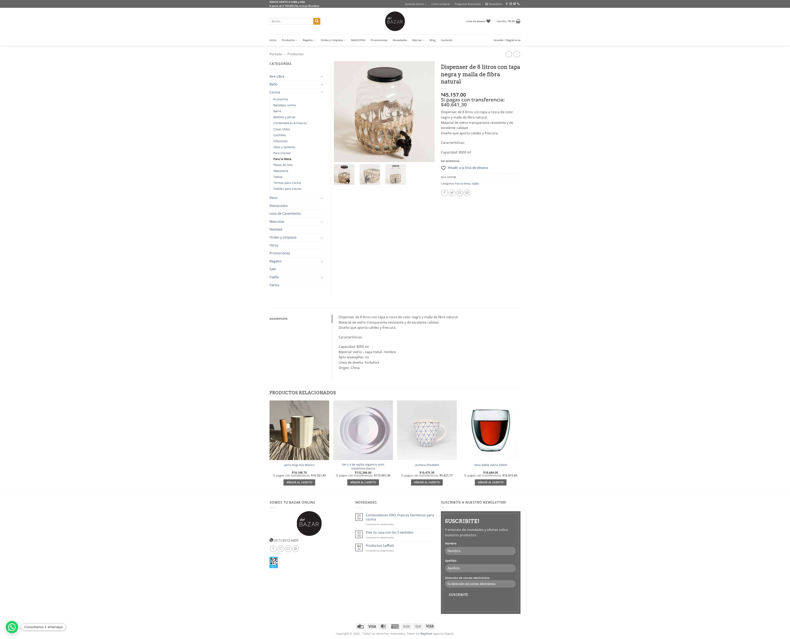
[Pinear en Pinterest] (467, 192)
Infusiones (280, 141)
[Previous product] (517, 54)
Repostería (280, 171)
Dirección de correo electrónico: (467, 578)
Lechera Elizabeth (427, 465)
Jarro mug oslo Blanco (299, 465)
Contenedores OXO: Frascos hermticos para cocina (400, 517)
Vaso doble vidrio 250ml (490, 465)
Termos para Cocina (287, 183)
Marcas (417, 40)
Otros (274, 245)
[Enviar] (316, 21)
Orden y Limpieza (332, 40)
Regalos (308, 40)
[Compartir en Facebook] (444, 192)
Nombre (451, 543)
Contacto (446, 40)
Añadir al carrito (299, 482)
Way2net (426, 634)
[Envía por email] (459, 192)
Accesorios (280, 99)
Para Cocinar (282, 153)
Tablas (277, 177)
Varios (274, 285)
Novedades (400, 40)
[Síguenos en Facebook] (506, 3)
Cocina (275, 92)
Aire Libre (277, 76)
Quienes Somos (414, 4)
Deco (274, 197)
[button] (493, 4)
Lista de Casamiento (285, 213)
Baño (274, 84)
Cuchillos (279, 135)
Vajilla (475, 183)
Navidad (276, 229)
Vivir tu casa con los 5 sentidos (389, 532)
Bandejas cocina (284, 105)
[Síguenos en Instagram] (510, 3)
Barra (277, 111)
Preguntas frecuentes (468, 4)
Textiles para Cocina (287, 189)
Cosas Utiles (281, 129)
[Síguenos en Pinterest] (295, 548)
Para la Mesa (463, 183)
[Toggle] (321, 76)
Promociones (379, 40)
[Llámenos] (518, 3)
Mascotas (277, 221)
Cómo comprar (440, 4)
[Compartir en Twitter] (452, 192)
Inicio (273, 40)
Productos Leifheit (380, 546)
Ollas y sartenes (284, 147)
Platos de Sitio (283, 165)
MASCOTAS (358, 40)
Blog (433, 40)
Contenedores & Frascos (290, 123)
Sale (273, 269)
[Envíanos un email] (514, 3)
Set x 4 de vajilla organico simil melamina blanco (363, 466)
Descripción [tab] (278, 319)
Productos (288, 40)
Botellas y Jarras (284, 117)
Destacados (279, 205)
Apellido (451, 561)
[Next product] (508, 54)
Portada (276, 54)
